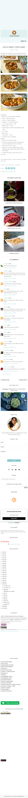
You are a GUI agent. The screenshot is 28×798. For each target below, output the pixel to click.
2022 (3, 559)
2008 (3, 606)
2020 (3, 563)
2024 (3, 555)
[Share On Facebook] (9, 168)
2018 (3, 567)
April (4, 599)
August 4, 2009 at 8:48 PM (10, 295)
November (6, 587)
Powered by (10, 522)
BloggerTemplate (21, 796)
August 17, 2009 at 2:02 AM (10, 356)
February (5, 602)
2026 (3, 552)
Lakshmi (6, 298)
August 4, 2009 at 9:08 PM (10, 304)
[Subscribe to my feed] (14, 501)
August (5, 589)
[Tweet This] (6, 168)
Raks (5, 289)
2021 (3, 561)
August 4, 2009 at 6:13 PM (10, 285)
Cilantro (6, 263)
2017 (3, 569)
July (4, 593)
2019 (3, 565)
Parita (5, 325)
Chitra (5, 332)
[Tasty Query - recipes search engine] (5, 542)
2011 (3, 580)
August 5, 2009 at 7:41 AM (10, 322)
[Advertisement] (14, 14)
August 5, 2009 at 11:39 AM (10, 329)
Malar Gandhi (7, 366)
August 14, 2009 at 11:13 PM (10, 347)
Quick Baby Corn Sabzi (8, 591)
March (5, 600)
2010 (3, 582)
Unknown (6, 341)
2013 (3, 576)
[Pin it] (14, 168)
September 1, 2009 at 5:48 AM (11, 363)
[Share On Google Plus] (11, 168)
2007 (3, 608)
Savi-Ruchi (7, 359)
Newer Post (6, 380)
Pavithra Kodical (8, 281)
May (4, 597)
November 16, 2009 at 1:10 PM (11, 371)
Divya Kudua (7, 350)
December (6, 585)
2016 (3, 570)
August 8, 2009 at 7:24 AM (10, 338)
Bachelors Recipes (10, 171)
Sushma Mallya (8, 316)
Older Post (22, 380)
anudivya (6, 271)
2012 (3, 578)
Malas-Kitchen (10, 796)
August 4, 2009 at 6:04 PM (10, 278)
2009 (3, 584)
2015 (3, 572)
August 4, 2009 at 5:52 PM (10, 267)
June (4, 595)
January (5, 604)
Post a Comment (6, 374)
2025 (3, 554)
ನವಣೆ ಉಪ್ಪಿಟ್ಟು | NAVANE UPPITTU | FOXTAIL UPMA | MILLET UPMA (14, 389)
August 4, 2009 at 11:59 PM (10, 313)
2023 (3, 557)
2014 (3, 574)
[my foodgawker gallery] (14, 544)
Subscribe (14, 518)
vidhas (5, 307)
